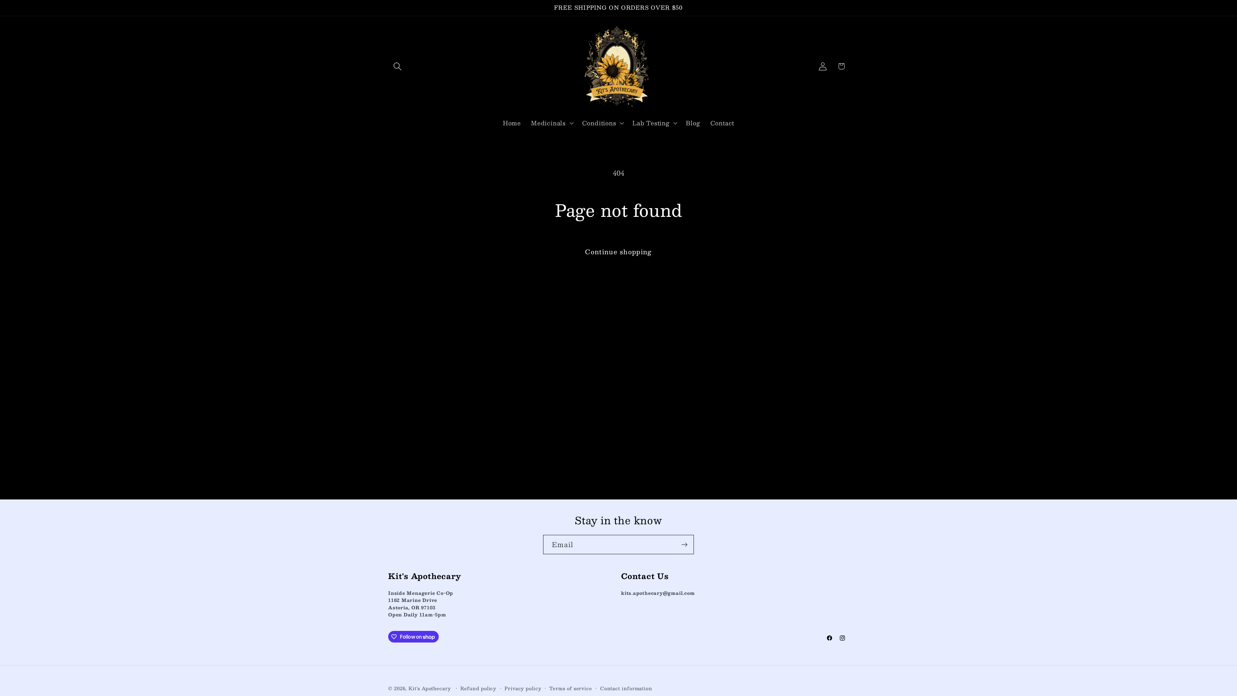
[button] (397, 66)
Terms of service (570, 688)
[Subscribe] (684, 545)
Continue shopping (618, 252)
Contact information (626, 688)
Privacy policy (523, 688)
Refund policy (478, 688)
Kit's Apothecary (430, 688)
